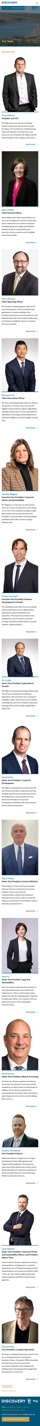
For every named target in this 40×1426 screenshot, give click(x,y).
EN (33, 8)
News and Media (7, 1410)
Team (3, 1407)
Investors (26, 1407)
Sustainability (10, 1407)
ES (37, 8)
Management (7, 1386)
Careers (22, 1410)
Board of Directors (9, 1391)
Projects (19, 1407)
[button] (37, 3)
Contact (16, 1410)
